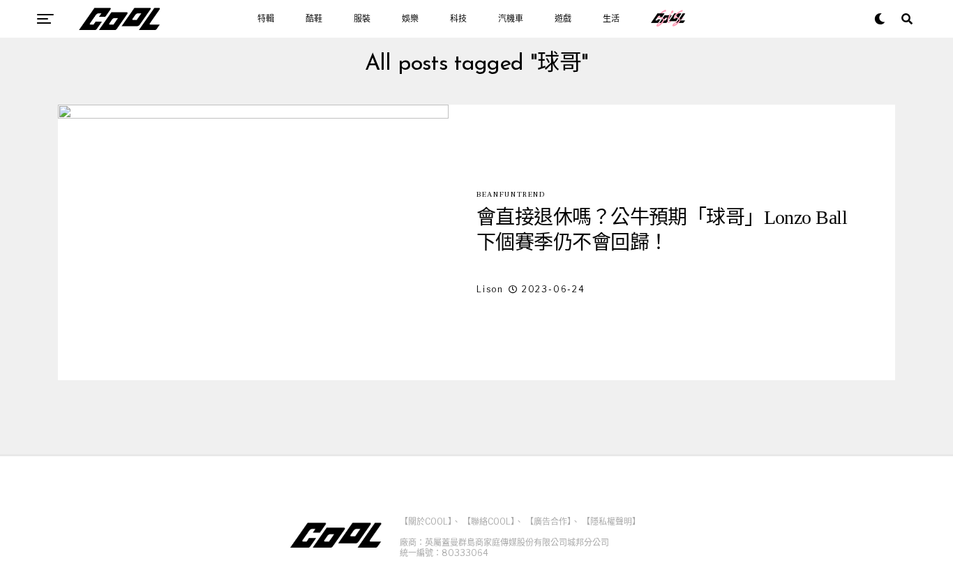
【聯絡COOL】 (489, 521)
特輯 (265, 19)
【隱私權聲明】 (611, 521)
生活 (611, 19)
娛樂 (410, 19)
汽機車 (510, 19)
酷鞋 (314, 19)
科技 (458, 19)
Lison (490, 289)
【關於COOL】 (426, 521)
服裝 (362, 19)
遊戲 (563, 19)
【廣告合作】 (548, 521)
